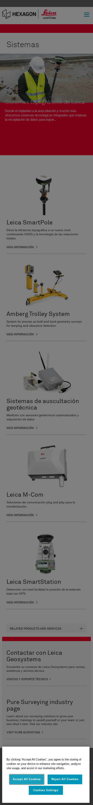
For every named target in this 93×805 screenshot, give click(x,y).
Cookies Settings (45, 790)
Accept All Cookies (27, 779)
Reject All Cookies (65, 779)
